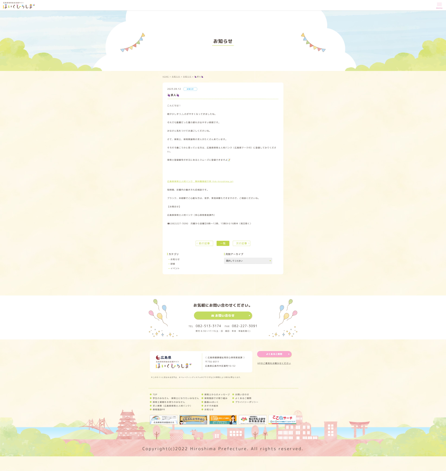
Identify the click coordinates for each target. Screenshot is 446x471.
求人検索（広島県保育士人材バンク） (172, 405)
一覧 (223, 243)
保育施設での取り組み (216, 398)
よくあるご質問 (274, 354)
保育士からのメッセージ (217, 394)
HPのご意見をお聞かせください (274, 363)
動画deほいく (211, 402)
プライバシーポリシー (246, 402)
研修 (173, 264)
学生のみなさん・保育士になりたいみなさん (176, 398)
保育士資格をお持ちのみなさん (169, 402)
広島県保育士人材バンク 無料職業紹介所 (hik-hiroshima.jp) (200, 181)
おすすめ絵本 (211, 405)
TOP (155, 394)
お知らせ (175, 259)
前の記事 (204, 243)
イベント (175, 268)
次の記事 (241, 243)
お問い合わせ (225, 315)
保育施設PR (159, 409)
